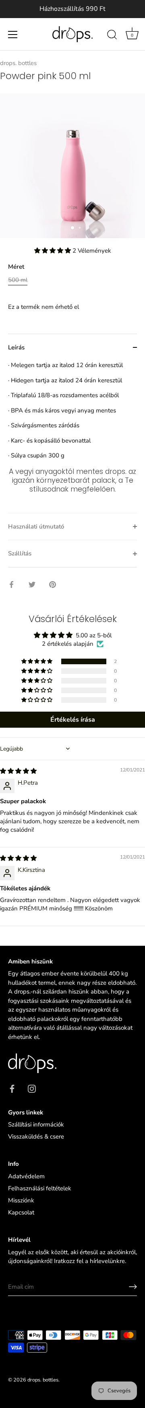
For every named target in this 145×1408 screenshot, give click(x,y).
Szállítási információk (36, 1124)
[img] (18, 771)
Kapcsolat (21, 1212)
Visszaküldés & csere (36, 1137)
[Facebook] (12, 1088)
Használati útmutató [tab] (36, 526)
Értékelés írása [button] (72, 719)
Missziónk (21, 1200)
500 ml (17, 280)
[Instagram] (32, 1088)
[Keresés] (112, 36)
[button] (53, 251)
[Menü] (13, 34)
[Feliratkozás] (133, 1287)
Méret (16, 266)
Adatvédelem (26, 1176)
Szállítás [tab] (19, 553)
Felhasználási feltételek (39, 1188)
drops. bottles (18, 63)
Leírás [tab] (16, 347)
